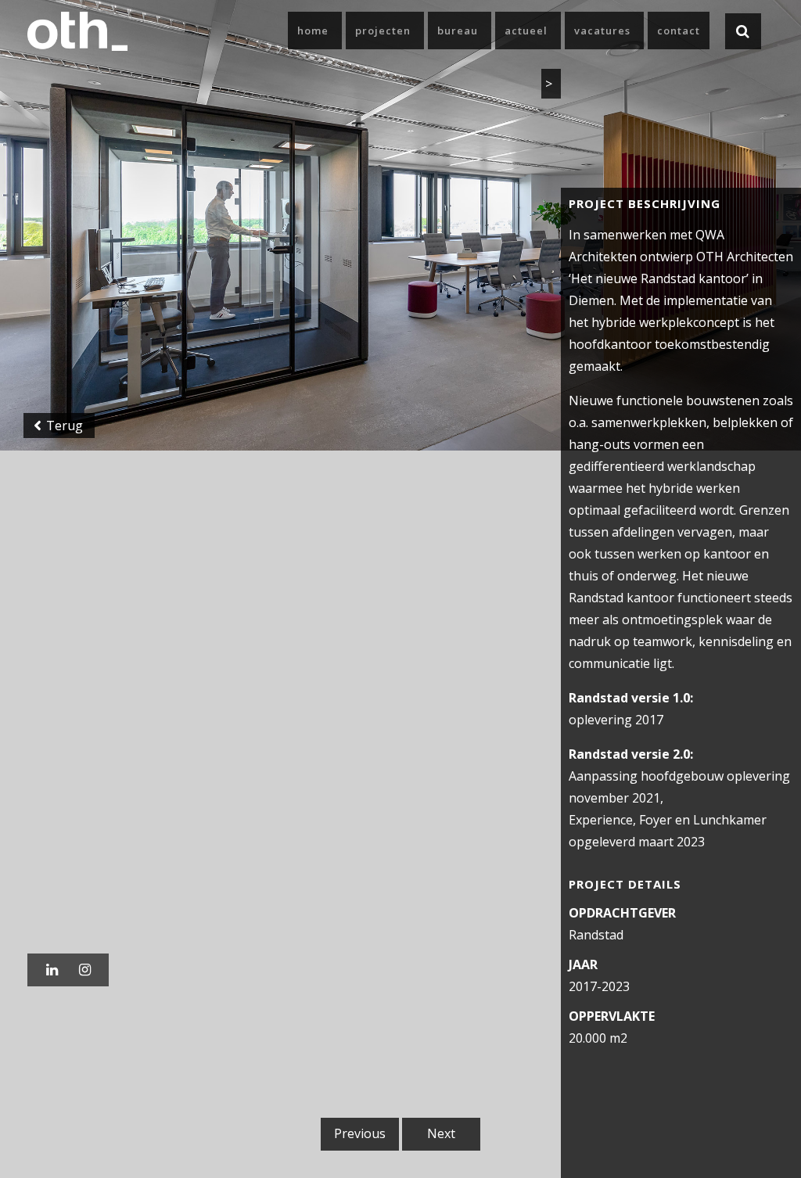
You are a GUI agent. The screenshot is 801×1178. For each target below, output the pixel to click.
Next (441, 1133)
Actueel (526, 30)
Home (313, 30)
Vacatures (602, 30)
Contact (678, 30)
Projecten (383, 30)
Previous (360, 1133)
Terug (63, 425)
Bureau (457, 30)
